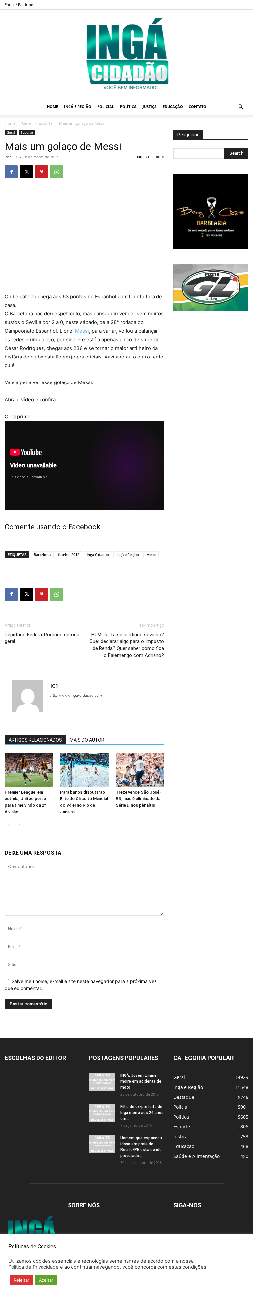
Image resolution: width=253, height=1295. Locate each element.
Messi (82, 331)
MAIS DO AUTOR (87, 740)
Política (128, 106)
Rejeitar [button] (21, 1280)
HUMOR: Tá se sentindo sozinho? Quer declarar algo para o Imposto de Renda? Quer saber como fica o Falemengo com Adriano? (126, 645)
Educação (173, 106)
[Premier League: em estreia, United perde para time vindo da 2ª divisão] (29, 770)
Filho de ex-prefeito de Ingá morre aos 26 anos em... (142, 1112)
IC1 (15, 156)
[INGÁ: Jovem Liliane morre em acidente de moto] (102, 1082)
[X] (26, 171)
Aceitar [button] (46, 1280)
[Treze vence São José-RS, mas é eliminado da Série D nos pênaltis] (140, 770)
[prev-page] (9, 825)
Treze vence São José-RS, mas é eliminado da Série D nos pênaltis (138, 799)
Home (52, 106)
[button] (240, 107)
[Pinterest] (41, 171)
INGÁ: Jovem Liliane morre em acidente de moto (140, 1081)
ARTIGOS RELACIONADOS (35, 740)
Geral (27, 123)
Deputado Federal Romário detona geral (42, 638)
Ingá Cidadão (98, 554)
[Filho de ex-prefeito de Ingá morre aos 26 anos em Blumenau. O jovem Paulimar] (102, 1113)
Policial (105, 106)
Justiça (150, 106)
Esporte (46, 123)
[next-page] (19, 825)
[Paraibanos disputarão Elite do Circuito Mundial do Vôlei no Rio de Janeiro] (84, 770)
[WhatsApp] (56, 171)
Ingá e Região (77, 106)
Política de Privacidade (33, 1267)
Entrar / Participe (19, 4)
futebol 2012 (68, 554)
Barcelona (42, 554)
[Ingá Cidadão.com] (126, 54)
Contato (197, 106)
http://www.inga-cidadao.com (76, 695)
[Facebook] (11, 171)
